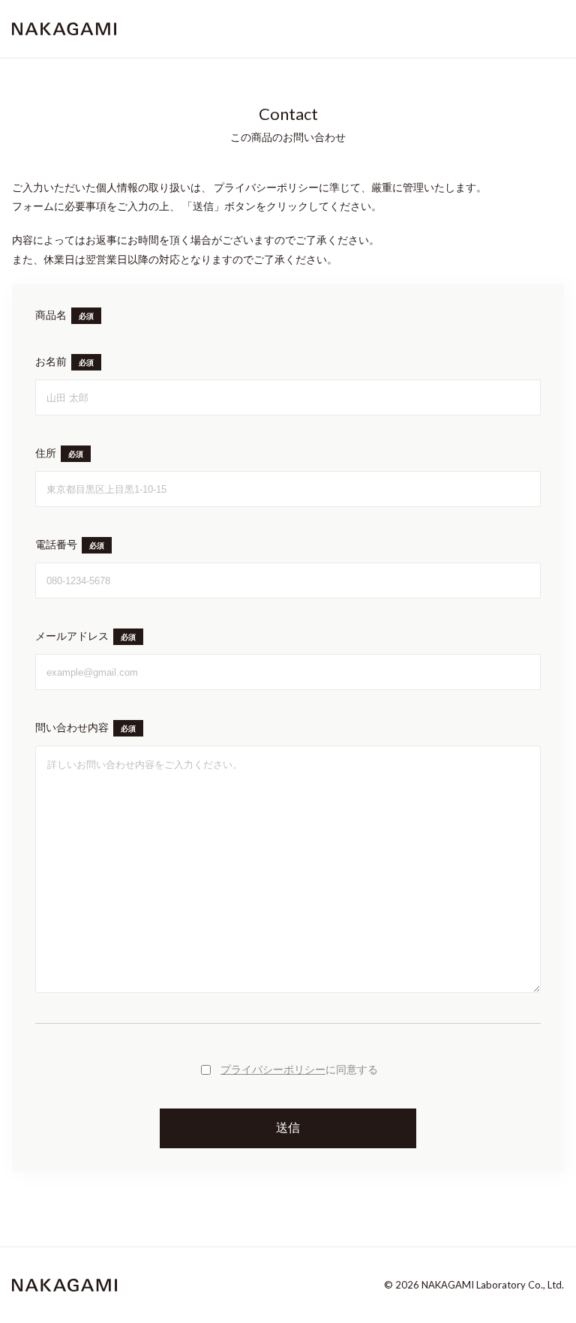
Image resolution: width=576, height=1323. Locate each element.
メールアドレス (72, 636)
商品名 (51, 315)
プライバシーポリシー (273, 1070)
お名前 (51, 362)
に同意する (299, 1070)
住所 (45, 453)
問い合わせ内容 (72, 728)
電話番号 (56, 544)
